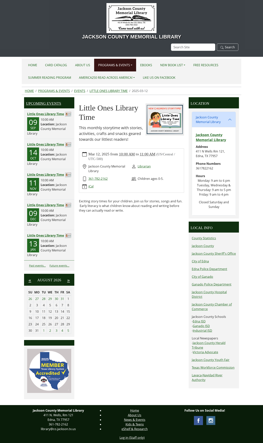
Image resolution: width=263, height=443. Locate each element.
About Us (82, 65)
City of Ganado (202, 277)
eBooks (146, 65)
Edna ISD (199, 321)
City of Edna (200, 261)
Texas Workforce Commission (213, 367)
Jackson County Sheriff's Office (214, 253)
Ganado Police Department (211, 284)
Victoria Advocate (205, 352)
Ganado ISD (201, 326)
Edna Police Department (209, 269)
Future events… (59, 265)
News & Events (134, 420)
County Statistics (204, 238)
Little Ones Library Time (109, 91)
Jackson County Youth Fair (210, 360)
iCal (91, 186)
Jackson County (203, 246)
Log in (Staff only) (132, 437)
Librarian (144, 166)
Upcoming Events (43, 103)
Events (79, 91)
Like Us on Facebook (159, 77)
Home (32, 65)
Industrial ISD (202, 330)
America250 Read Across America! (105, 77)
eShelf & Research (134, 429)
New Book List (171, 65)
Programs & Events (114, 65)
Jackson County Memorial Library (208, 119)
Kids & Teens (135, 424)
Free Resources (205, 65)
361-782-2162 (98, 179)
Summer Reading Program (49, 77)
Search (230, 47)
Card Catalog (56, 65)
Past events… (37, 265)
